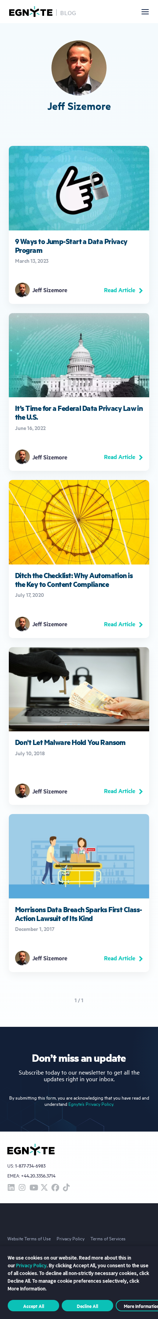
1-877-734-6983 (30, 1166)
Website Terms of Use (29, 1238)
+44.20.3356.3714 (38, 1175)
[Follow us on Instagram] (22, 1187)
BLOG (68, 12)
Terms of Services (108, 1238)
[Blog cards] (79, 225)
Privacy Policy (71, 1238)
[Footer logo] (31, 1149)
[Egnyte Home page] (31, 11)
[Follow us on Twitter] (44, 1187)
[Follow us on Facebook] (55, 1187)
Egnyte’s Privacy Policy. (91, 1104)
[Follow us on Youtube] (33, 1187)
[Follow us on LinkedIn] (11, 1187)
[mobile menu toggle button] (145, 11)
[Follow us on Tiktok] (66, 1187)
